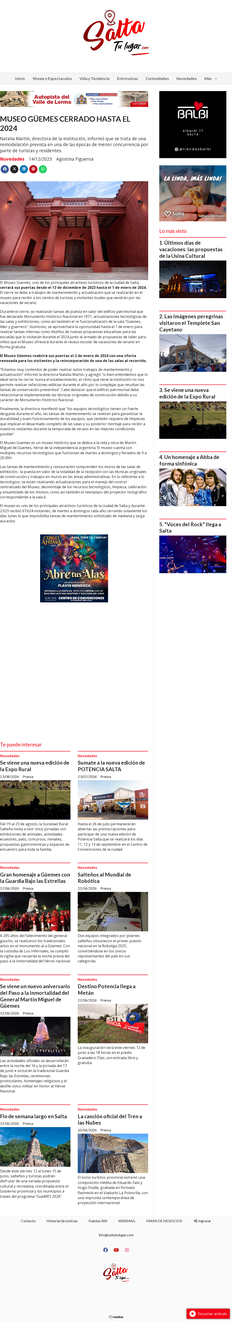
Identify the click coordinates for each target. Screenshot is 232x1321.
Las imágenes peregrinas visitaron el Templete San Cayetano (191, 323)
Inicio (20, 78)
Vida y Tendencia (94, 78)
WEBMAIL (126, 1221)
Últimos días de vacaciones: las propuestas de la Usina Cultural (191, 249)
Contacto (28, 1221)
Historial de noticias (62, 1221)
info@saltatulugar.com (116, 1235)
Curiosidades (157, 78)
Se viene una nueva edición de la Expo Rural (187, 393)
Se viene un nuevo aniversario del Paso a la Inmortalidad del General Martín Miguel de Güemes (35, 996)
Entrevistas (127, 78)
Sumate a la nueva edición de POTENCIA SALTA (111, 765)
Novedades (186, 78)
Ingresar (204, 1221)
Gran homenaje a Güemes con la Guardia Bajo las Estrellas (35, 877)
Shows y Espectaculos (52, 78)
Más (208, 78)
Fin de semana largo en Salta (33, 1116)
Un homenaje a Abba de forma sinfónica (189, 460)
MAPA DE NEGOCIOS (164, 1221)
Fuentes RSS (98, 1221)
